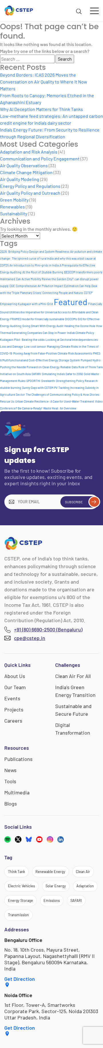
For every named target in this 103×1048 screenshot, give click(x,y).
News (10, 770)
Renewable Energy (50, 871)
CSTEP (88, 293)
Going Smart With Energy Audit (43, 326)
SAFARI (36, 374)
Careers (13, 720)
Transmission (18, 914)
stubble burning (10, 387)
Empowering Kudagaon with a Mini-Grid (26, 304)
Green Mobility (14, 199)
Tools (10, 781)
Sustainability (13, 213)
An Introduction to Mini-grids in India (34, 265)
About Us (14, 676)
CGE (12, 286)
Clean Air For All (73, 676)
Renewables (12, 206)
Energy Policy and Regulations (30, 186)
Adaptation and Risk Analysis (29, 151)
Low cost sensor (35, 346)
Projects (13, 709)
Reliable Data (69, 367)
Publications (18, 759)
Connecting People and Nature (62, 293)
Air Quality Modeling (19, 179)
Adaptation (85, 886)
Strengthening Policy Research (77, 381)
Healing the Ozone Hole (79, 326)
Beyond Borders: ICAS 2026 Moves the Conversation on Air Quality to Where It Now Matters (43, 81)
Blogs (10, 803)
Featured (70, 302)
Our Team (15, 687)
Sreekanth (48, 381)
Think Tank (16, 871)
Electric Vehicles (21, 886)
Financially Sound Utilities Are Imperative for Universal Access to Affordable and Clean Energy (51, 311)
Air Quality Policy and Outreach (30, 193)
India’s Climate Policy (80, 333)
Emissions (51, 900)
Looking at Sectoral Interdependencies (71, 339)
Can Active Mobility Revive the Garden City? (45, 279)
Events (12, 698)
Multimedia (16, 792)
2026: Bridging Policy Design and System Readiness (34, 251)
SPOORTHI (33, 381)
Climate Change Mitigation (26, 172)
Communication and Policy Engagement (40, 158)
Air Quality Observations (24, 165)
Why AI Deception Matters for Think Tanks (41, 109)
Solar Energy (55, 886)
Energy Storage (20, 900)
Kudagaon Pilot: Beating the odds (22, 339)
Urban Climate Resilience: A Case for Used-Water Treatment (54, 401)
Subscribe (74, 502)
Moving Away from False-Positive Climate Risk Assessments (52, 353)
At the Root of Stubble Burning (42, 272)
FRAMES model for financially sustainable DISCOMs (43, 319)
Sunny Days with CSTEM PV (40, 387)
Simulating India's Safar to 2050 (62, 374)
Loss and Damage (11, 346)
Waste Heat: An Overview (59, 408)
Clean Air (83, 871)
